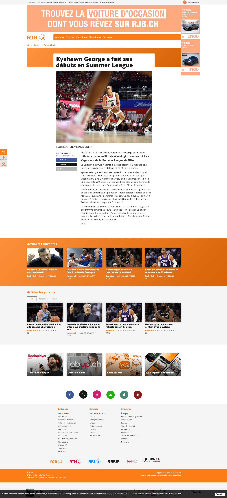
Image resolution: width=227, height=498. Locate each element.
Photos (70, 37)
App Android (138, 395)
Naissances (63, 2)
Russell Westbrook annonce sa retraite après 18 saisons (161, 271)
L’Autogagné (63, 442)
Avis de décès (95, 436)
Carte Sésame (79, 2)
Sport (36, 45)
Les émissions (63, 414)
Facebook (70, 395)
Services (107, 37)
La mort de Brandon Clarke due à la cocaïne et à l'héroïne (44, 325)
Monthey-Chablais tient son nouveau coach (42, 271)
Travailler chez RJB (128, 426)
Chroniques (95, 37)
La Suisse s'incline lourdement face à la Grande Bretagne (83, 271)
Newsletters (110, 395)
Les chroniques (64, 417)
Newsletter (125, 442)
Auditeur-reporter (193, 2)
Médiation (125, 432)
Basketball (49, 45)
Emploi (55, 2)
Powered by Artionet (148, 475)
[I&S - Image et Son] (132, 461)
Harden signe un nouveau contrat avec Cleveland (119, 271)
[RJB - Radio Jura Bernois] (56, 461)
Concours (62, 451)
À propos (124, 414)
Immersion (62, 429)
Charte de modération (129, 436)
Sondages (62, 448)
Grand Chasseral (64, 426)
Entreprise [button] (41, 2)
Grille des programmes (67, 423)
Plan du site (61, 478)
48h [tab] (32, 299)
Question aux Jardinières (67, 439)
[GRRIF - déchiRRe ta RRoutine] (113, 461)
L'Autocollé (62, 445)
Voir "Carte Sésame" (60, 364)
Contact (124, 439)
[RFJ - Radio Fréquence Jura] (94, 461)
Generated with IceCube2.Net (169, 475)
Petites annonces (96, 426)
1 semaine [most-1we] (43, 299)
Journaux (59, 37)
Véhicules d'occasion (106, 2)
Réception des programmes (131, 417)
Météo (92, 423)
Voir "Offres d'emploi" (178, 364)
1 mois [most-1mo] (54, 299)
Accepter (219, 494)
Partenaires (125, 429)
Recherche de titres (65, 420)
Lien (61, 169)
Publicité (124, 423)
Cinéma (93, 417)
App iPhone (124, 395)
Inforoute (49, 2)
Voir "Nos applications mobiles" (100, 364)
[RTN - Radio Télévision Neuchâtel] (75, 461)
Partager (62, 160)
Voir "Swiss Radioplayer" (139, 364)
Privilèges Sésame (91, 2)
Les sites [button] (31, 2)
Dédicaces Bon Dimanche (68, 432)
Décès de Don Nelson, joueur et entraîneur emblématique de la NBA (83, 327)
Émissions (81, 37)
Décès (71, 2)
